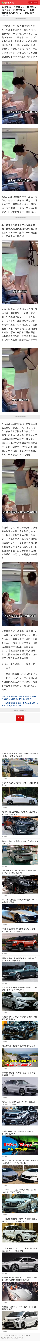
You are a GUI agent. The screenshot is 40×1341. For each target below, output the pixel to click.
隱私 (18, 1338)
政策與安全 (10, 1338)
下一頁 (20, 718)
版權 (21, 1338)
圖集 (35, 2)
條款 (15, 1338)
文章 (30, 2)
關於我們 (3, 1338)
